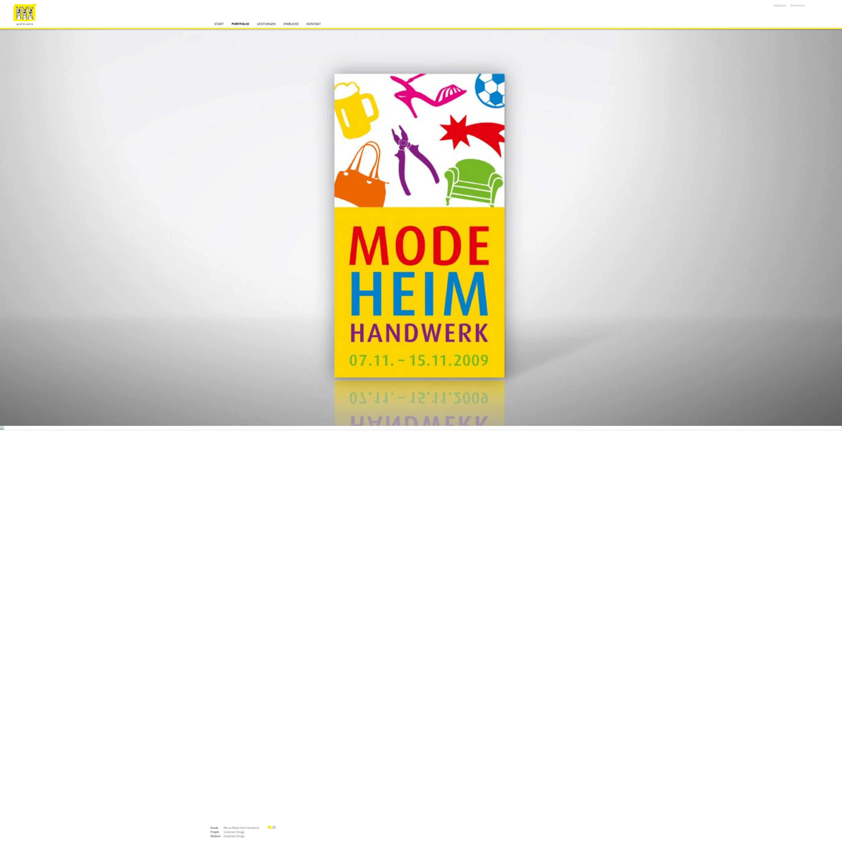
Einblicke (291, 24)
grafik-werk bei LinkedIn (812, 5)
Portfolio (240, 24)
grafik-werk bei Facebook (834, 5)
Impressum (780, 5)
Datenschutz (798, 5)
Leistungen (266, 24)
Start (219, 24)
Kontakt (314, 24)
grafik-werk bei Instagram (823, 5)
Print (274, 827)
